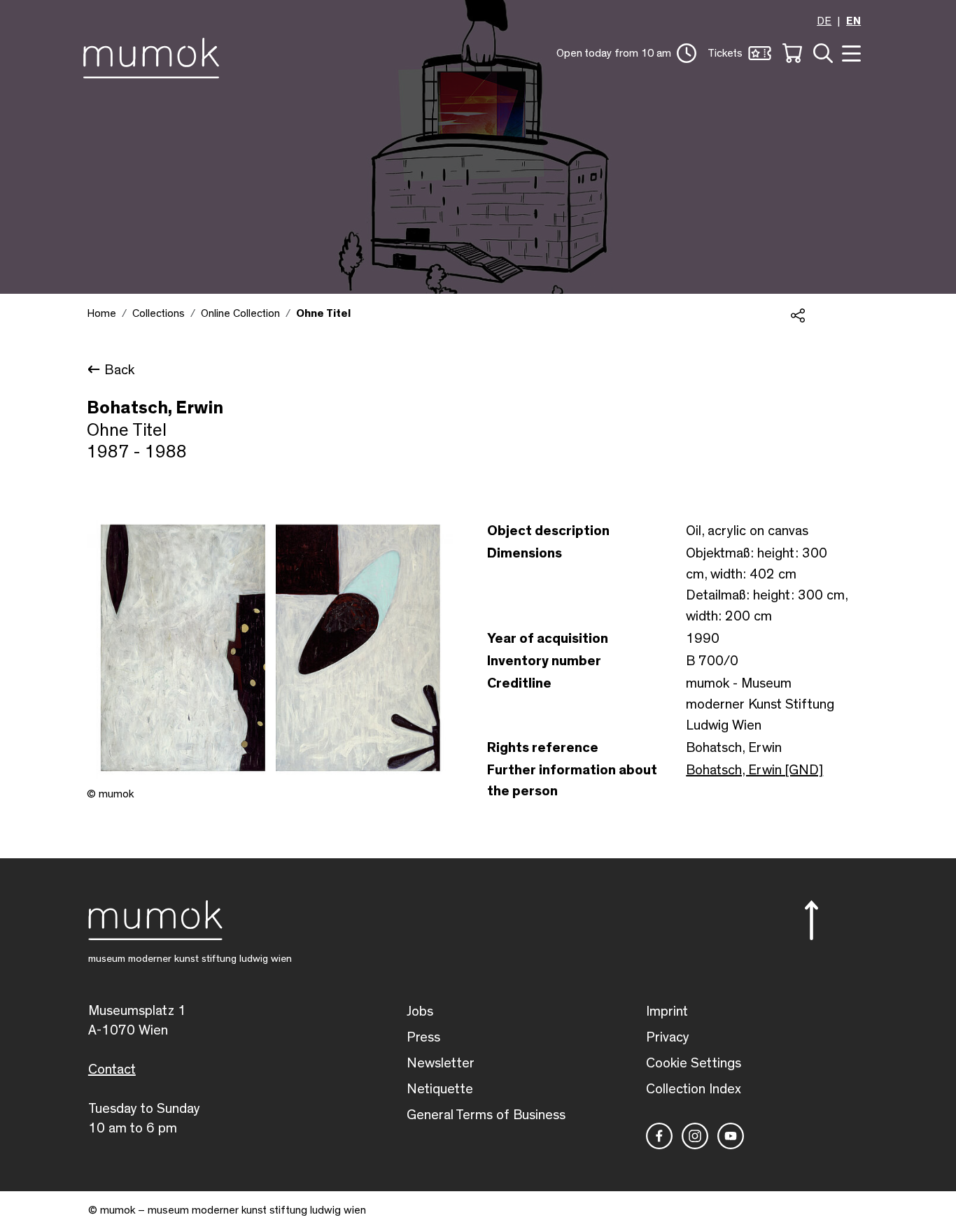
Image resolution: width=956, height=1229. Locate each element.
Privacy (667, 1037)
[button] (626, 53)
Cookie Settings (693, 1063)
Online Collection (240, 313)
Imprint (667, 1011)
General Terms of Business (486, 1115)
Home (101, 313)
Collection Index (693, 1089)
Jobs (420, 1011)
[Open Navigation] (849, 52)
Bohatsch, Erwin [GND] (754, 770)
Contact (112, 1070)
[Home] (155, 55)
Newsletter (441, 1063)
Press (423, 1037)
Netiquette (440, 1089)
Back (119, 370)
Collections (158, 313)
